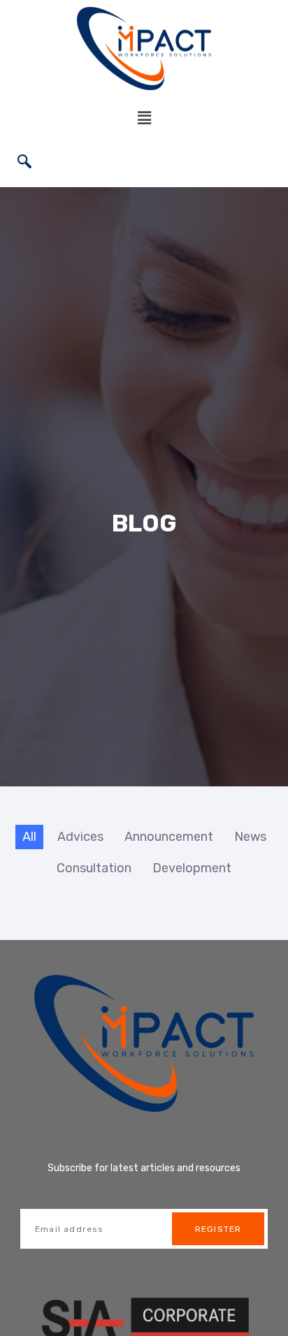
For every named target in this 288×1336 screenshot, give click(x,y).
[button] (144, 117)
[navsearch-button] (24, 163)
